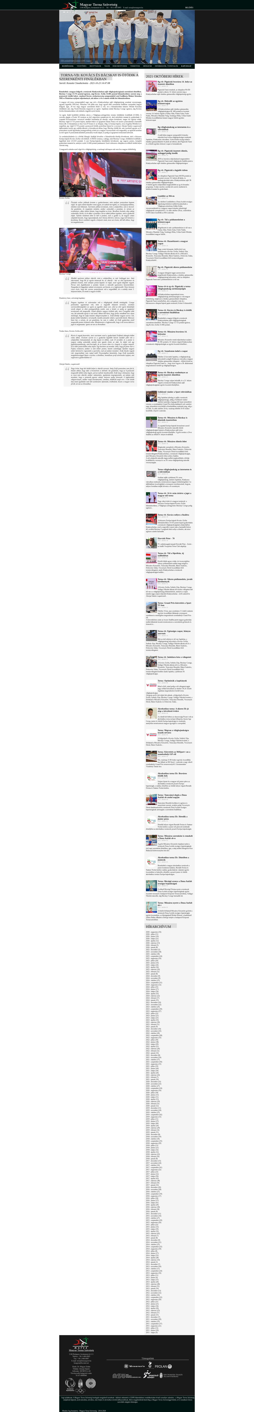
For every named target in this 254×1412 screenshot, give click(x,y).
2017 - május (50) (152, 1176)
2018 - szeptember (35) (154, 1141)
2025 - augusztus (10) (153, 958)
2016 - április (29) (152, 1205)
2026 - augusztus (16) (153, 932)
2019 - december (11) (153, 1108)
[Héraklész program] (150, 1368)
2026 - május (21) (152, 939)
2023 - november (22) (153, 1005)
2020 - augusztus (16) (153, 1090)
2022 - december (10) (153, 1029)
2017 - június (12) (152, 1174)
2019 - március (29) (153, 1128)
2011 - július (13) (152, 1328)
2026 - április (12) (152, 941)
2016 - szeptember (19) (154, 1194)
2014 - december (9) (153, 1240)
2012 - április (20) (152, 1308)
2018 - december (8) (153, 1134)
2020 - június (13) (152, 1095)
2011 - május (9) (152, 1332)
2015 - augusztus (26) (153, 1222)
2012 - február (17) (152, 1313)
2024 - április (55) (152, 994)
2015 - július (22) (152, 1225)
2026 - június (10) (152, 936)
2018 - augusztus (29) (153, 1143)
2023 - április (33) (152, 1020)
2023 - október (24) (153, 1007)
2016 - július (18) (152, 1198)
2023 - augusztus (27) (153, 1011)
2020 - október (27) (153, 1086)
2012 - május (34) (152, 1306)
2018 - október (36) (153, 1139)
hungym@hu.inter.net (81, 1363)
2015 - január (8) (152, 1238)
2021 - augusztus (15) (153, 1064)
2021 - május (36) (152, 1071)
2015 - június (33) (152, 1227)
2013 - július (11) (152, 1275)
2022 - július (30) (152, 1040)
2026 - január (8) (152, 947)
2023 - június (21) (152, 1016)
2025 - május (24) (152, 965)
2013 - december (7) (153, 1264)
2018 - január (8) (152, 1159)
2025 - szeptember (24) (154, 956)
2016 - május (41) (152, 1203)
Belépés (189, 8)
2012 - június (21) (152, 1304)
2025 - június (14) (152, 963)
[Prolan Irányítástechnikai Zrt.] (163, 1368)
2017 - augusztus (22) (153, 1170)
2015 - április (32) (152, 1231)
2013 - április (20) (152, 1282)
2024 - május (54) (152, 991)
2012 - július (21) (152, 1302)
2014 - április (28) (152, 1258)
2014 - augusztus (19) (153, 1249)
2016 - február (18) (152, 1209)
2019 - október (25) (153, 1112)
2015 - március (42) (153, 1233)
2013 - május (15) (152, 1280)
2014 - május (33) (152, 1255)
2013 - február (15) (152, 1286)
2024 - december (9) (153, 976)
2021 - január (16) (152, 1079)
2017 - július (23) (152, 1172)
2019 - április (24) (152, 1126)
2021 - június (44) (152, 1068)
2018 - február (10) (152, 1156)
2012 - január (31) (152, 1315)
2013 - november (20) (153, 1266)
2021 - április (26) (152, 1073)
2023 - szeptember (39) (154, 1009)
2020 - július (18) (152, 1093)
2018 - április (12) (152, 1152)
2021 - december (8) (153, 1055)
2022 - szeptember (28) (154, 1035)
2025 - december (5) (153, 950)
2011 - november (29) (153, 1319)
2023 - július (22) (152, 1013)
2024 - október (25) (153, 980)
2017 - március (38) (153, 1181)
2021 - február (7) (152, 1077)
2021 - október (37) (153, 1060)
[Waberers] (134, 1368)
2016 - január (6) (152, 1211)
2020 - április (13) (152, 1099)
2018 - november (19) (153, 1137)
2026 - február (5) (152, 945)
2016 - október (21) (153, 1192)
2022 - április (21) (152, 1046)
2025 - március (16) (153, 969)
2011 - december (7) (153, 1317)
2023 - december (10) (153, 1002)
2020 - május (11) (152, 1097)
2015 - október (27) (153, 1218)
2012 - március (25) (153, 1310)
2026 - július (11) (152, 934)
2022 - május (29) (152, 1044)
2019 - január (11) (152, 1132)
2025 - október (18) (153, 954)
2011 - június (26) (152, 1330)
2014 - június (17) (152, 1253)
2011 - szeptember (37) (154, 1324)
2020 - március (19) (153, 1101)
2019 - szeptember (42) (154, 1115)
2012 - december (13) (153, 1291)
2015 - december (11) (153, 1214)
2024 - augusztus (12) (153, 985)
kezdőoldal (68, 66)
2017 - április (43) (152, 1178)
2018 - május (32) (152, 1150)
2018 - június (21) (152, 1148)
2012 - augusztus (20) (153, 1299)
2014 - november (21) (153, 1242)
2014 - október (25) (153, 1244)
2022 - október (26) (153, 1033)
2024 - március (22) (153, 996)
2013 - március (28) (153, 1284)
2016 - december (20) (153, 1187)
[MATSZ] (81, 1348)
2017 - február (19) (152, 1183)
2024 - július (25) (152, 987)
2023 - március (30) (153, 1022)
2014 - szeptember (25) (154, 1247)
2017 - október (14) (153, 1165)
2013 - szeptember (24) (154, 1271)
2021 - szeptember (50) (154, 1062)
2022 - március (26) (153, 1049)
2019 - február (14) (152, 1130)
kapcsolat (186, 66)
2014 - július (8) (151, 1251)
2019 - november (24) (153, 1110)
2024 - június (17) (152, 989)
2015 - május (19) (152, 1229)
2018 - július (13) (152, 1145)
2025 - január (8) (152, 974)
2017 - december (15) (153, 1161)
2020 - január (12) (152, 1106)
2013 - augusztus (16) (153, 1273)
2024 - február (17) (152, 998)
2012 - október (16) (153, 1295)
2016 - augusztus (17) (153, 1196)
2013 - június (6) (152, 1277)
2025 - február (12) (152, 972)
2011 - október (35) (153, 1321)
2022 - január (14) (152, 1053)
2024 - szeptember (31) (154, 983)
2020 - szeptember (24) (154, 1088)
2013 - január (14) (152, 1288)
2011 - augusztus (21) (153, 1326)
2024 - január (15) (152, 1000)
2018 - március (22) (153, 1154)
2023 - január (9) (152, 1027)
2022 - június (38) (152, 1042)
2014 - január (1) (152, 1262)
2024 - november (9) (153, 978)
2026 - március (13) (153, 943)
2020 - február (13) (152, 1104)
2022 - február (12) (152, 1051)
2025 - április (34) (152, 967)
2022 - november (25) (153, 1031)
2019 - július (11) (152, 1119)
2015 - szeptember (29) (154, 1220)
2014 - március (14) (153, 1260)
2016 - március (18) (153, 1207)
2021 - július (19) (152, 1066)
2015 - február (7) (152, 1236)
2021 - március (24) (153, 1075)
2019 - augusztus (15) (153, 1117)
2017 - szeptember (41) (154, 1167)
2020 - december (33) (153, 1082)
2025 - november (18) (153, 952)
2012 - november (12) (153, 1293)
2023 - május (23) (152, 1018)
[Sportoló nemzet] (127, 1378)
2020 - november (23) (153, 1084)
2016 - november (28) (153, 1189)
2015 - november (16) (153, 1216)
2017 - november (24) (153, 1163)
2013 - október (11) (153, 1269)
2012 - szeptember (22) (154, 1297)
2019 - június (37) (152, 1121)
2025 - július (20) (152, 961)
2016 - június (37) (152, 1200)
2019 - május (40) (152, 1123)
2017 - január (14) (152, 1185)
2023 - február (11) (152, 1024)
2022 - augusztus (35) (153, 1038)
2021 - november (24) (153, 1057)
